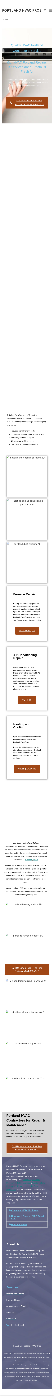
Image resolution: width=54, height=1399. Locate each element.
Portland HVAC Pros (22, 10)
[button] (27, 1210)
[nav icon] (50, 10)
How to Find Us (19, 1224)
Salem (35, 860)
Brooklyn (10, 1183)
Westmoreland (38, 1183)
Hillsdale (18, 1183)
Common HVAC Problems (24, 1210)
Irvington (27, 1179)
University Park (31, 1186)
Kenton (20, 1186)
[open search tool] (45, 10)
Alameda (27, 1183)
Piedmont (36, 1179)
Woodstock (11, 1189)
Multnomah (11, 1186)
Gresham (28, 860)
